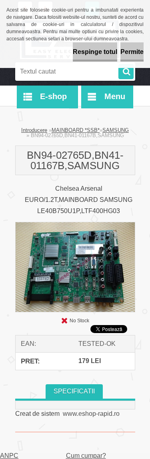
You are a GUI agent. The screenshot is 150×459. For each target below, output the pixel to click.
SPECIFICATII (74, 391)
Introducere (34, 130)
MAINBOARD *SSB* (76, 130)
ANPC (9, 456)
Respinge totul (95, 51)
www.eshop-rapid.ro (91, 413)
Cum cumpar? (86, 455)
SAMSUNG (115, 130)
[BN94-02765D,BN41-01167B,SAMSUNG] (75, 225)
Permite (132, 51)
